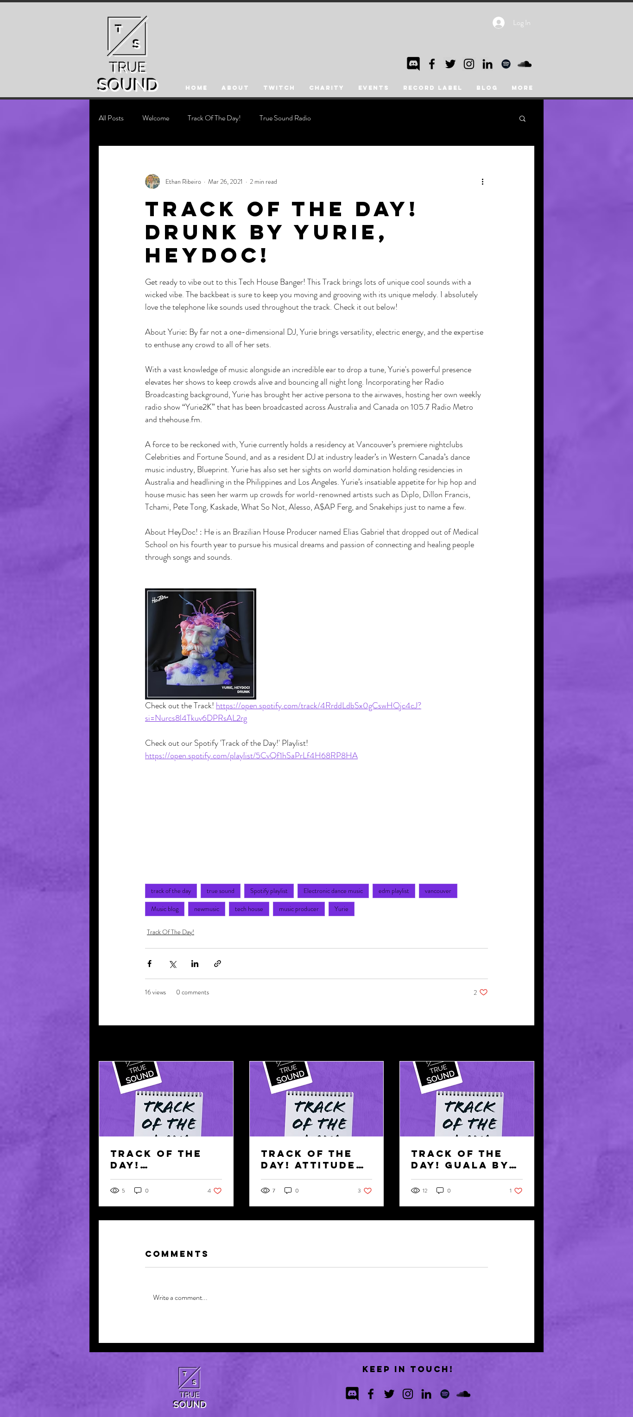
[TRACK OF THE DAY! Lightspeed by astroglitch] (166, 1098)
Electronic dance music (333, 890)
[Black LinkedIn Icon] (487, 64)
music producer (299, 908)
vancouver (438, 890)
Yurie (341, 908)
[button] (522, 118)
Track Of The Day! (214, 118)
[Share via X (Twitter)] (172, 963)
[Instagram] (469, 64)
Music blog (164, 908)
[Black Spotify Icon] (506, 64)
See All (525, 1044)
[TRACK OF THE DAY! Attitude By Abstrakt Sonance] (317, 1098)
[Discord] (413, 64)
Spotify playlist (269, 890)
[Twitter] (450, 64)
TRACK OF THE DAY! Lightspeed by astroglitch (159, 1159)
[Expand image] (200, 643)
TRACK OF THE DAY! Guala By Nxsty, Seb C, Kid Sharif (460, 1159)
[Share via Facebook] (149, 963)
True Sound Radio (285, 118)
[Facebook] (432, 64)
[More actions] (482, 181)
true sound (220, 890)
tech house (249, 908)
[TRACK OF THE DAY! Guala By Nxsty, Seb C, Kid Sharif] (467, 1098)
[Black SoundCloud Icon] (525, 64)
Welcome (155, 118)
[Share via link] (217, 963)
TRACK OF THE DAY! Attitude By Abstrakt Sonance (308, 1159)
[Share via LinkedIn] (194, 963)
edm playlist (394, 890)
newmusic (206, 908)
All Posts (111, 118)
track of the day (171, 890)
